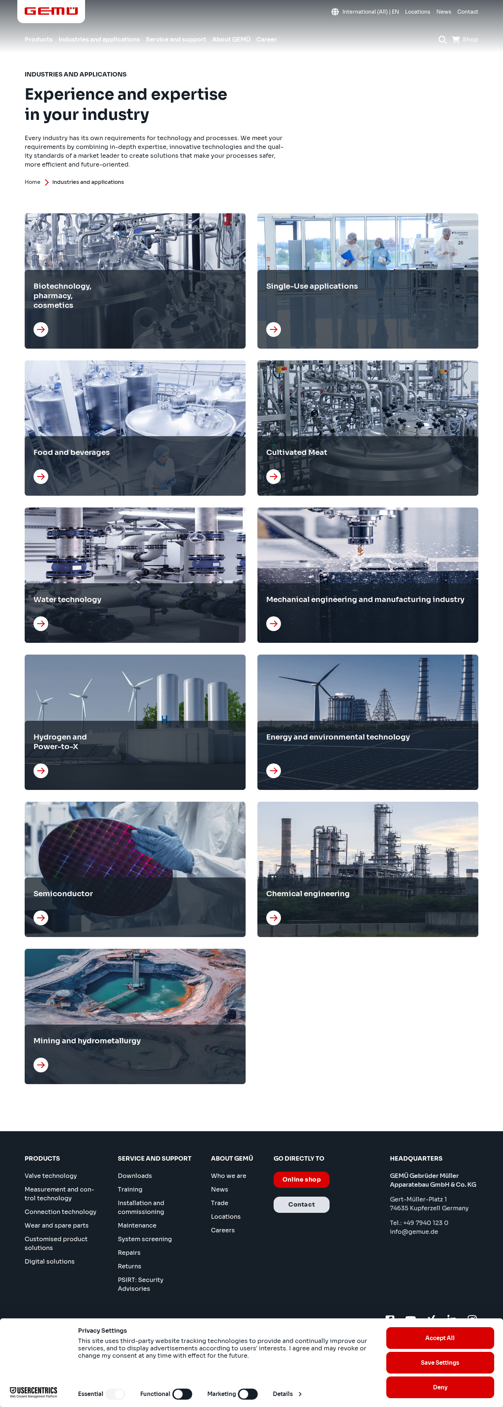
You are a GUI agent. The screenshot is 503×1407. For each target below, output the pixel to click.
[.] (42, 329)
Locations (226, 1217)
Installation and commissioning (141, 1207)
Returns (129, 1266)
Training (130, 1189)
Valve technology (51, 1176)
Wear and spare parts (57, 1225)
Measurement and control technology (59, 1194)
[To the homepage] (51, 11)
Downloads (135, 1176)
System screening (145, 1239)
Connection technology (60, 1212)
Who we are (228, 1176)
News (219, 1189)
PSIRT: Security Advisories (140, 1284)
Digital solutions (50, 1261)
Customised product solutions (56, 1243)
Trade (219, 1203)
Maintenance (137, 1225)
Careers (223, 1230)
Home (33, 182)
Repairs (129, 1253)
